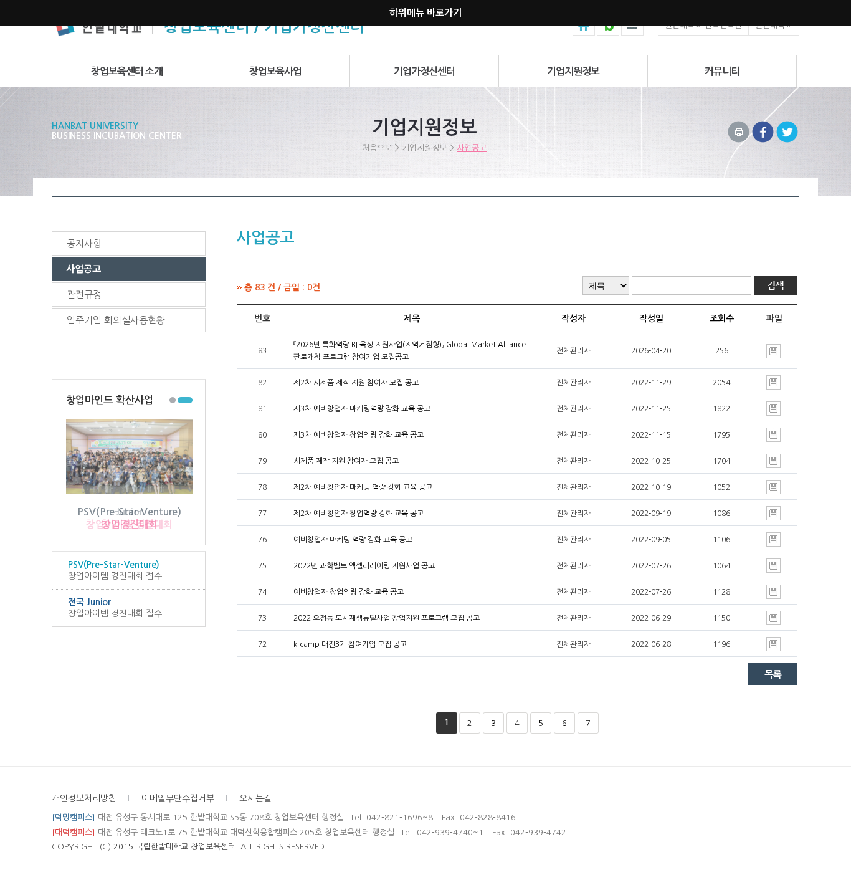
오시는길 (255, 798)
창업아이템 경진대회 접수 (115, 570)
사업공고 (472, 148)
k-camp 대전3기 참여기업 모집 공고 (350, 644)
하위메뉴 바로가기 (425, 12)
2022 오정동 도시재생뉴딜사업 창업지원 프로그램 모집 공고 (386, 618)
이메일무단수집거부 (177, 798)
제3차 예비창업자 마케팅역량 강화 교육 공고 (361, 409)
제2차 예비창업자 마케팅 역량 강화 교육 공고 (362, 487)
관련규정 (84, 294)
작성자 (573, 318)
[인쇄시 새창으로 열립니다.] (738, 127)
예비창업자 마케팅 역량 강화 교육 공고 (352, 539)
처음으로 (377, 148)
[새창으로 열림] (763, 127)
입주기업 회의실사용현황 (116, 320)
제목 (412, 318)
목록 (772, 674)
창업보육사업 (275, 71)
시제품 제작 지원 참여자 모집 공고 (346, 461)
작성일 (651, 318)
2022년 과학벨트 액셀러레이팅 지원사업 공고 (364, 566)
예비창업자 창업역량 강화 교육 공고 (348, 592)
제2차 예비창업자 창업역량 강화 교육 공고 (358, 513)
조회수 (722, 318)
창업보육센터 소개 (127, 71)
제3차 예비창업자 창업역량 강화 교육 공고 (358, 435)
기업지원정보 (573, 71)
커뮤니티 (722, 71)
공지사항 (84, 243)
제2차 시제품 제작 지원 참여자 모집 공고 (356, 382)
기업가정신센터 (424, 71)
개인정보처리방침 (84, 798)
